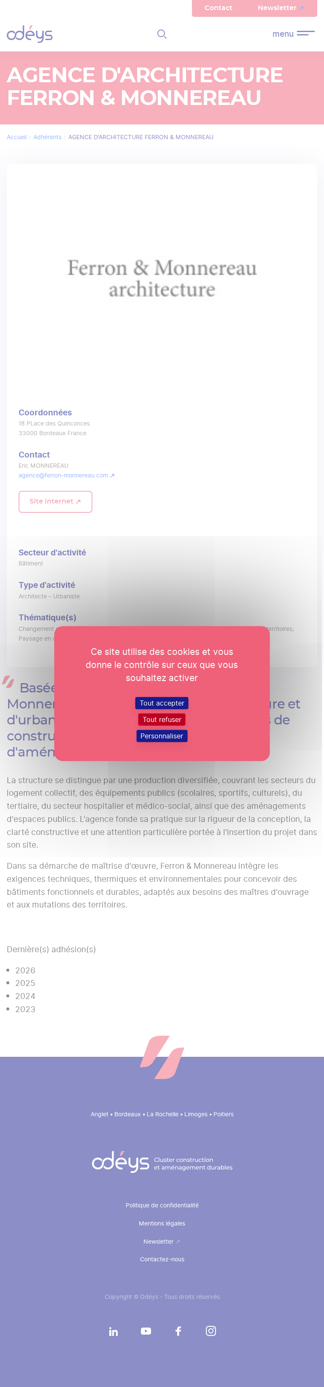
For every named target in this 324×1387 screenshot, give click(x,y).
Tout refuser (162, 719)
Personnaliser (161, 736)
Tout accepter (162, 703)
